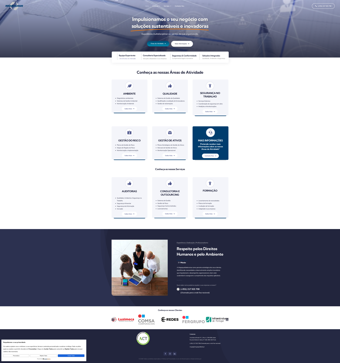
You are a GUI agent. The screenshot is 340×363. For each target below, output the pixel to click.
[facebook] (165, 354)
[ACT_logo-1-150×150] (143, 333)
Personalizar (16, 355)
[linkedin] (174, 354)
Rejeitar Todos (43, 355)
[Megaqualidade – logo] (14, 2)
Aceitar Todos (71, 355)
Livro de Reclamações (183, 359)
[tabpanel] (200, 271)
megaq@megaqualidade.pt (197, 347)
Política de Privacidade (168, 359)
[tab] (182, 262)
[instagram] (170, 354)
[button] (113, 319)
